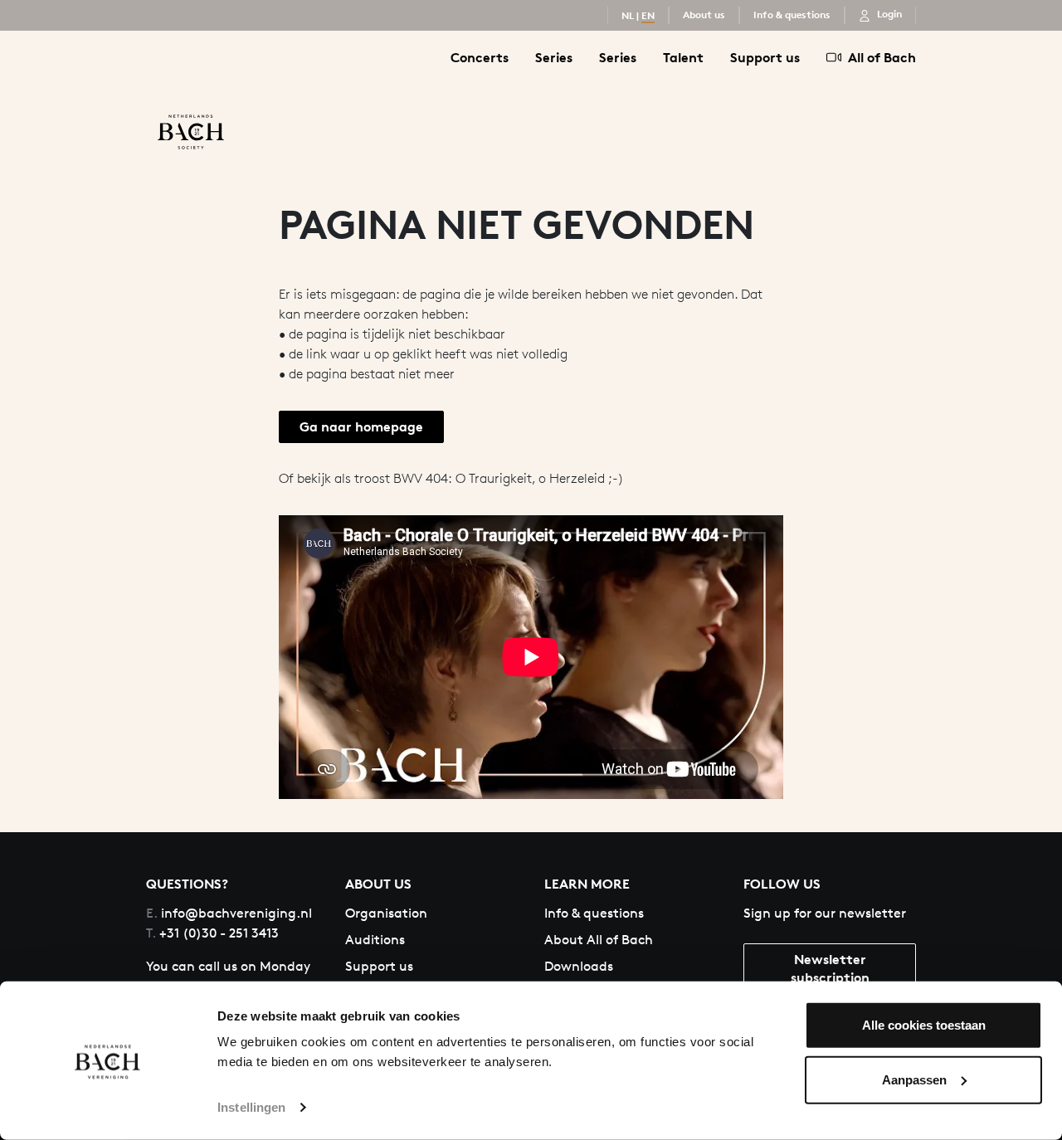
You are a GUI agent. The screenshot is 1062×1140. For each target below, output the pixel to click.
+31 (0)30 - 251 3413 (212, 933)
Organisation (386, 913)
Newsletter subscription (830, 968)
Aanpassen (914, 1079)
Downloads (578, 966)
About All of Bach (598, 940)
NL (627, 15)
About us (704, 14)
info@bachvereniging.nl (229, 913)
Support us (765, 57)
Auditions (375, 940)
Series (553, 57)
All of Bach (882, 57)
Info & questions (792, 14)
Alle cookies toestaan (924, 1025)
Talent (683, 57)
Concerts (480, 57)
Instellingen (251, 1107)
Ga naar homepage (361, 426)
